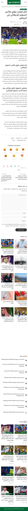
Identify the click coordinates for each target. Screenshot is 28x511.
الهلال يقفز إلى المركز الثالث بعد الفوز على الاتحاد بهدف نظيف (22, 320)
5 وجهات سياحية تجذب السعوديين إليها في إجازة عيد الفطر (21, 285)
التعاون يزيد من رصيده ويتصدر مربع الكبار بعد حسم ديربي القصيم (8, 479)
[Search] (2, 2)
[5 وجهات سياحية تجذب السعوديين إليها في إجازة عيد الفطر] (21, 277)
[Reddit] (3, 166)
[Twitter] (15, 166)
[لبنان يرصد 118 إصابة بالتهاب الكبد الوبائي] (21, 471)
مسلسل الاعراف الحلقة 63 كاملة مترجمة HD (13, 400)
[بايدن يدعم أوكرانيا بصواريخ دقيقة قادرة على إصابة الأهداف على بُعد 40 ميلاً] (7, 277)
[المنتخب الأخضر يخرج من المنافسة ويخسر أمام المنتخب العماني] (21, 490)
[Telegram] (18, 169)
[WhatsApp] (7, 166)
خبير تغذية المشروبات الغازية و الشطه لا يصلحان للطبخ (22, 303)
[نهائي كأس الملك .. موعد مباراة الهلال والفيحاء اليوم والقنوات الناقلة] (7, 243)
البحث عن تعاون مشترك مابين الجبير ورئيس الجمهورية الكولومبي (8, 320)
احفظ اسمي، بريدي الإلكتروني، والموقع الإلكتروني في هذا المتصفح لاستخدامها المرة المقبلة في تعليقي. (13, 225)
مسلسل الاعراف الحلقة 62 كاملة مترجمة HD (13, 412)
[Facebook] (18, 166)
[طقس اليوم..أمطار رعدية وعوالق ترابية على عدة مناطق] (21, 260)
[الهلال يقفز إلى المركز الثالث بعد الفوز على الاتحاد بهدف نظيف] (21, 312)
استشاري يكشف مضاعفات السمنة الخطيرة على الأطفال (22, 251)
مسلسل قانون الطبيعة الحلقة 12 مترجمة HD (13, 382)
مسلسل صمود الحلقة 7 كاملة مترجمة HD (14, 377)
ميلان (13, 140)
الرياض (12, 138)
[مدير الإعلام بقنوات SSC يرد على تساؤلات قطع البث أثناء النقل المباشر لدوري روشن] (7, 260)
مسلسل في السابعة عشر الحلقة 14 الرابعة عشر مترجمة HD (13, 395)
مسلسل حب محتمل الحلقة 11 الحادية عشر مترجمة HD (14, 372)
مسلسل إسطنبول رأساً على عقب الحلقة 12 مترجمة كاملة (14, 388)
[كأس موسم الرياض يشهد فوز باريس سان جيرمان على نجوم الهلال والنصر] (7, 450)
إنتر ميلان (18, 138)
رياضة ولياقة (23, 9)
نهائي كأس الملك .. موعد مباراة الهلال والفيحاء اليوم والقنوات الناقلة (8, 251)
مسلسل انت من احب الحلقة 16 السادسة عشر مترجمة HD (13, 365)
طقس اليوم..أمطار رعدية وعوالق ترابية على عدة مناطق (21, 268)
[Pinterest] (11, 166)
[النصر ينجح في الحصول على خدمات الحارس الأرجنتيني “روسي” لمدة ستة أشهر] (7, 490)
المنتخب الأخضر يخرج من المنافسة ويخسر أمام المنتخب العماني (21, 498)
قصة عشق (23, 356)
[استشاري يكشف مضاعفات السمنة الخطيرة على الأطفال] (21, 243)
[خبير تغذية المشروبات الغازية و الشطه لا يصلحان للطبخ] (21, 295)
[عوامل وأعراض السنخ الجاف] (7, 295)
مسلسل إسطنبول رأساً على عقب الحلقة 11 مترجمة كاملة (14, 406)
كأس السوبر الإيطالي (21, 140)
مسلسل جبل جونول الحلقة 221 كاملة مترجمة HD (12, 359)
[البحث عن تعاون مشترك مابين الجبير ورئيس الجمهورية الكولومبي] (7, 312)
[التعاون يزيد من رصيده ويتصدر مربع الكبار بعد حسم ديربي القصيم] (7, 471)
